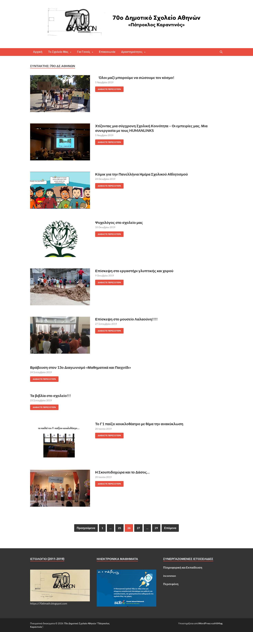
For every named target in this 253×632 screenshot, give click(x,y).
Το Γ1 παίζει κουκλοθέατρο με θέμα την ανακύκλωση (139, 424)
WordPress (205, 623)
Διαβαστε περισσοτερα (108, 88)
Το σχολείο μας (58, 51)
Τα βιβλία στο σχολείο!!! (50, 395)
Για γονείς (83, 51)
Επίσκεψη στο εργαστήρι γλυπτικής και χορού (134, 271)
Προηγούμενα (86, 528)
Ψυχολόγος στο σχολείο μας (119, 222)
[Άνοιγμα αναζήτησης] (221, 52)
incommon (169, 575)
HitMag (218, 623)
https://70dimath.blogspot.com (48, 603)
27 (138, 528)
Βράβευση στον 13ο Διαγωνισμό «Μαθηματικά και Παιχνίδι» (80, 367)
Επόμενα (170, 528)
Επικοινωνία (107, 51)
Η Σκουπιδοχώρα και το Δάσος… (122, 472)
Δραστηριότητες (132, 51)
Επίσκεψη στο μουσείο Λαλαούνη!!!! (126, 319)
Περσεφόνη (170, 584)
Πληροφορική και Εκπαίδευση (182, 567)
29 (156, 528)
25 (119, 528)
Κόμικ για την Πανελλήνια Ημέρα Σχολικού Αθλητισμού (141, 174)
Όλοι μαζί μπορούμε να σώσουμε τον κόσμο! (134, 77)
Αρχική (37, 51)
